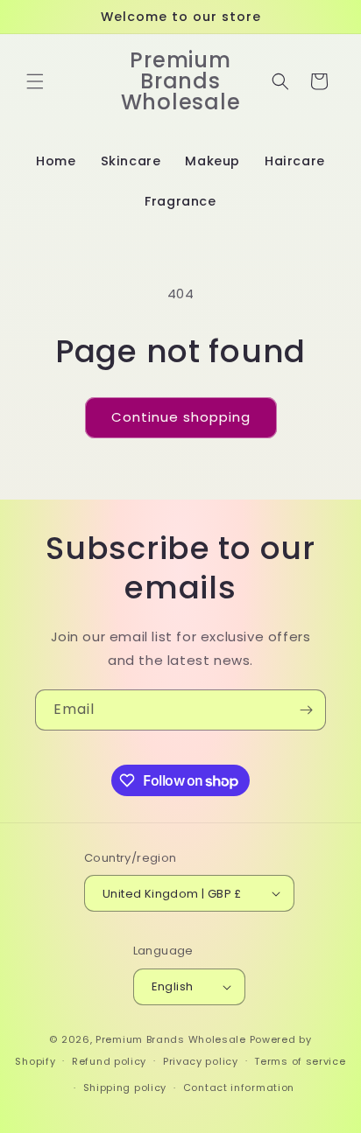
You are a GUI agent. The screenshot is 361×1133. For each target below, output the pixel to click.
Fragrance (180, 201)
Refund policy (109, 1061)
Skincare (131, 161)
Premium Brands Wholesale (171, 1039)
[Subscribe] (306, 710)
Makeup (212, 161)
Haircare (295, 161)
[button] (35, 81)
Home (55, 161)
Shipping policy (125, 1088)
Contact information (238, 1088)
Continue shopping (181, 417)
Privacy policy (200, 1061)
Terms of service (299, 1061)
